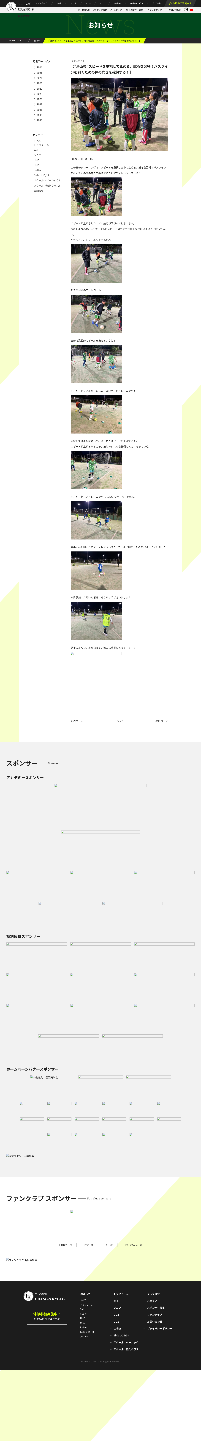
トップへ (119, 721)
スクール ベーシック (126, 1342)
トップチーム (41, 3)
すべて (37, 141)
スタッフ (118, 9)
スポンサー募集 (136, 9)
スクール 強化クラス (126, 1349)
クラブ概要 (102, 9)
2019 (39, 104)
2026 (39, 67)
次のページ (161, 721)
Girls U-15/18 (136, 3)
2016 (39, 120)
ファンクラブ (156, 9)
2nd (59, 3)
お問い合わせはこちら (47, 1316)
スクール (157, 3)
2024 (39, 78)
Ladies (117, 3)
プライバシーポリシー (159, 1328)
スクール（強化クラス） (47, 185)
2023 (39, 83)
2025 (39, 72)
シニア (73, 3)
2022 (39, 88)
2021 (39, 94)
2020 (39, 99)
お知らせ (86, 9)
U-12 (102, 3)
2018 (39, 109)
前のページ (77, 721)
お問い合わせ (175, 9)
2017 (39, 115)
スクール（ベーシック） (47, 180)
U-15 (88, 3)
